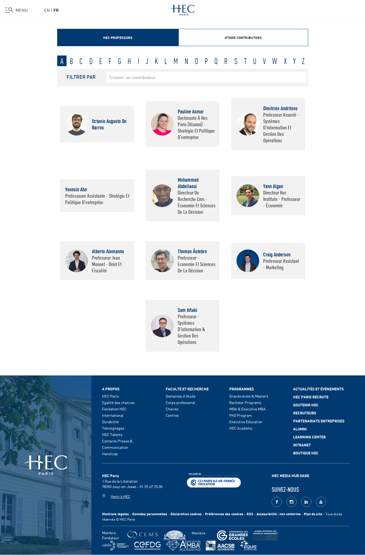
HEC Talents (112, 434)
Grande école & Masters (248, 396)
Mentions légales (115, 513)
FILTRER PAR (81, 76)
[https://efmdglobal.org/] (248, 545)
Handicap (110, 453)
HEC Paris (110, 396)
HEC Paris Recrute (310, 396)
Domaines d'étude (180, 396)
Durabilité (110, 421)
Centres (172, 415)
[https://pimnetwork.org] (174, 535)
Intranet (302, 444)
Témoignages (113, 428)
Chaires (172, 408)
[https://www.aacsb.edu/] (220, 545)
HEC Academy (240, 428)
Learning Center (309, 436)
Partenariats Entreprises (318, 420)
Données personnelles (149, 513)
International (112, 415)
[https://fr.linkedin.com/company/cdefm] (115, 545)
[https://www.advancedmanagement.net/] (265, 535)
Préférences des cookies (224, 513)
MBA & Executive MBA (247, 408)
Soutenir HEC (306, 404)
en (47, 10)
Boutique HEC (306, 452)
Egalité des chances (118, 402)
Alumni (300, 428)
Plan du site (313, 513)
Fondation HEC (114, 408)
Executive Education (245, 421)
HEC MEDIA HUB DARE (290, 475)
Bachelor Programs (245, 402)
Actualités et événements (318, 388)
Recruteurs (304, 412)
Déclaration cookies (186, 513)
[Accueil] (183, 9)
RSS (250, 513)
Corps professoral (180, 402)
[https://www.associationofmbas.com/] (183, 546)
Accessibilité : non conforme (279, 513)
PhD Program (240, 415)
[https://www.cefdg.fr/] (147, 545)
